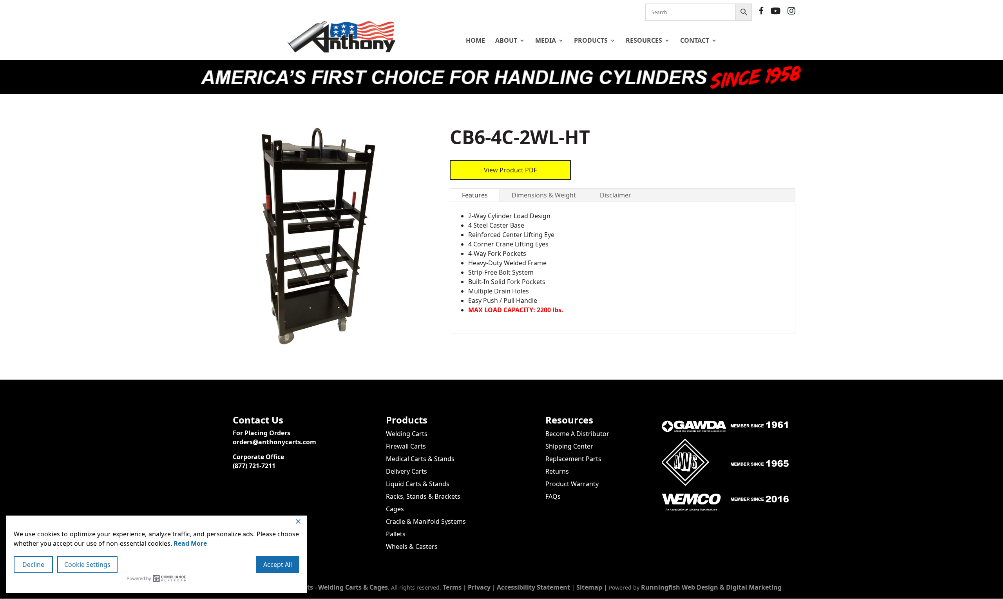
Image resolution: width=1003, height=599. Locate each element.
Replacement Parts (573, 458)
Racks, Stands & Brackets (423, 496)
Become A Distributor (577, 433)
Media (545, 40)
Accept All (277, 564)
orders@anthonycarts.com (274, 442)
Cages (395, 509)
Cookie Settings (87, 564)
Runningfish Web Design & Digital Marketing (711, 587)
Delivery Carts (406, 471)
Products (591, 40)
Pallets (396, 534)
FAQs (553, 496)
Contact (694, 40)
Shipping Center (569, 446)
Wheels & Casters (412, 546)
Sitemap (589, 587)
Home (475, 40)
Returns (557, 471)
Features (475, 195)
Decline (33, 564)
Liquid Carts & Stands (417, 484)
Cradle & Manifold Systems (426, 521)
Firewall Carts (406, 446)
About (506, 40)
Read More (190, 543)
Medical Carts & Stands (420, 458)
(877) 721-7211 (254, 465)
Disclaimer (615, 195)
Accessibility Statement (533, 587)
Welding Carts (406, 433)
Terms (452, 587)
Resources (644, 40)
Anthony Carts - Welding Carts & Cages (328, 587)
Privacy (479, 587)
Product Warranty (572, 484)
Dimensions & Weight (544, 195)
